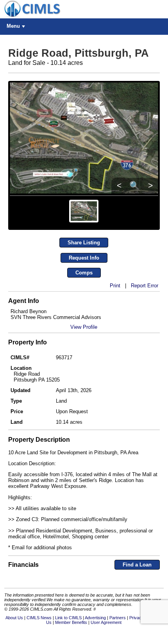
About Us (14, 617)
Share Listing (84, 243)
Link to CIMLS (68, 617)
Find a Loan (137, 565)
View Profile (83, 327)
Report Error (144, 286)
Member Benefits (71, 622)
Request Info (84, 258)
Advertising (95, 617)
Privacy (136, 617)
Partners (117, 617)
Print (115, 286)
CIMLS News (39, 617)
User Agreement (106, 622)
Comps (84, 273)
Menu (13, 26)
